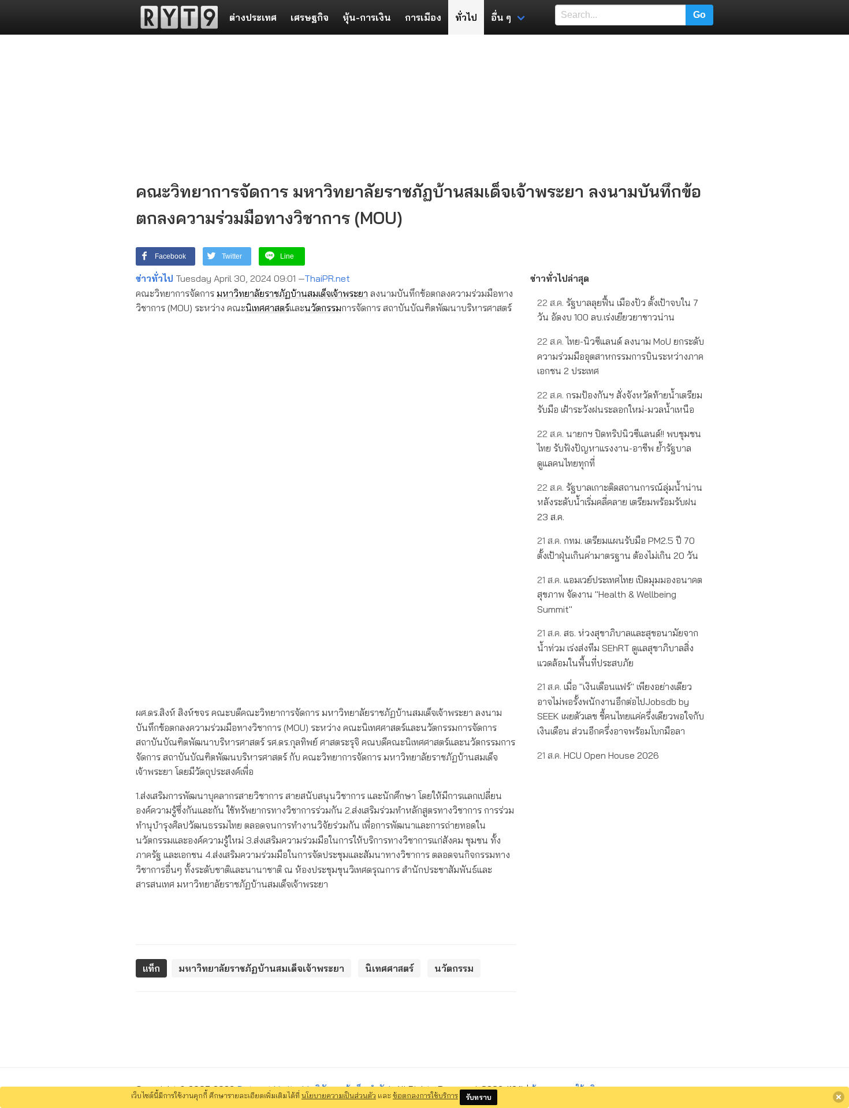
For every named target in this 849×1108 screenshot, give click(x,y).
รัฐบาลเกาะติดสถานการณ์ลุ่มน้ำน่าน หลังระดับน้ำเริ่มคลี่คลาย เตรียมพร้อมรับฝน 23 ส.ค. (619, 502)
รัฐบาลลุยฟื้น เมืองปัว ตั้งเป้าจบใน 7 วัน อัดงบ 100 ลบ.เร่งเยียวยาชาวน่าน (617, 310)
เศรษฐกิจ (310, 17)
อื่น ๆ (501, 17)
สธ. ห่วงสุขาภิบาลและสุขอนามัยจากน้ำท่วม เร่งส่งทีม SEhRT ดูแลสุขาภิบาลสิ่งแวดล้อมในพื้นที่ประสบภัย (617, 647)
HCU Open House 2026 (598, 755)
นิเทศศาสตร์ (267, 308)
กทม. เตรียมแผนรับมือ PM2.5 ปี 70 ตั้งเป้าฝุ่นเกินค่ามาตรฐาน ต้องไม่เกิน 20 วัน (617, 548)
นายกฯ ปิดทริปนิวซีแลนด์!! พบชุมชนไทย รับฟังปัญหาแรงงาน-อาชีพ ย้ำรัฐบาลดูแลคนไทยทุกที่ (619, 448)
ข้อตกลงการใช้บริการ (425, 1095)
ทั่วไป (466, 17)
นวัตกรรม (322, 308)
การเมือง (423, 17)
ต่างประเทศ (253, 17)
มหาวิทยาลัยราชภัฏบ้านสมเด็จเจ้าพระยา (292, 293)
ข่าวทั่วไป (154, 278)
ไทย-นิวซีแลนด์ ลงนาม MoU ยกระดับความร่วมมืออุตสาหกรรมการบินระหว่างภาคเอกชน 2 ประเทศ (620, 355)
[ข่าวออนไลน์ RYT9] (175, 17)
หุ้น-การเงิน (366, 17)
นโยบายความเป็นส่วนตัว (338, 1095)
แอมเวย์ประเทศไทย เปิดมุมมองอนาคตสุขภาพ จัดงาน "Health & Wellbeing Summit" (619, 594)
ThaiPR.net (327, 278)
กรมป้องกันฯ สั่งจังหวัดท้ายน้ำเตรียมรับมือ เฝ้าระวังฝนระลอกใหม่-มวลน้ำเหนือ (619, 402)
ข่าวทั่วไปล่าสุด (559, 278)
